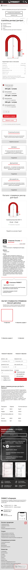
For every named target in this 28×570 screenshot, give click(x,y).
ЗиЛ (2, 409)
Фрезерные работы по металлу (8, 536)
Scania (3, 418)
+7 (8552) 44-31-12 (22, 515)
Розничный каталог (5, 542)
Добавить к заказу (9, 116)
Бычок (11, 414)
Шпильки (3, 527)
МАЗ (11, 409)
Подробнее (14, 158)
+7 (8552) (26, 2)
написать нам (7, 511)
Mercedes (3, 421)
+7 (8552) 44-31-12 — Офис (10, 505)
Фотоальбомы (4, 552)
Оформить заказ (9, 120)
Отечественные (22, 406)
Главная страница (7, 23)
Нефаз (3, 411)
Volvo (19, 414)
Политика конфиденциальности (8, 561)
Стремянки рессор (7, 26)
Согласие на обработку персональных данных (11, 566)
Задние (12, 406)
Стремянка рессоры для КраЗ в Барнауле (12, 29)
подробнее (14, 93)
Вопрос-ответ (4, 560)
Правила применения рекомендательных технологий (13, 567)
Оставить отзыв (14, 435)
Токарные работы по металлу (7, 534)
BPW (11, 418)
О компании (3, 551)
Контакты (3, 558)
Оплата (2, 557)
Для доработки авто (5, 546)
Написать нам (14, 15)
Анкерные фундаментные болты (8, 528)
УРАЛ (19, 411)
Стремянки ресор (5, 524)
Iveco (19, 421)
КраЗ (4, 28)
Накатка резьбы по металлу (7, 533)
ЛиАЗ (11, 411)
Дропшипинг (4, 545)
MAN (19, 418)
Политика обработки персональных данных (11, 563)
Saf (10, 421)
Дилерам (3, 543)
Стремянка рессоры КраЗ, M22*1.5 (14, 219)
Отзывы (3, 554)
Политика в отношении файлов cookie (9, 564)
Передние (4, 406)
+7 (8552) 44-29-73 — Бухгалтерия (12, 507)
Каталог (5, 25)
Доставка (3, 555)
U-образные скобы (5, 525)
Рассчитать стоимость (20, 379)
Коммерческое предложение (14, 12)
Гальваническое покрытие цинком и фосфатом (11, 537)
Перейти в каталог (14, 141)
